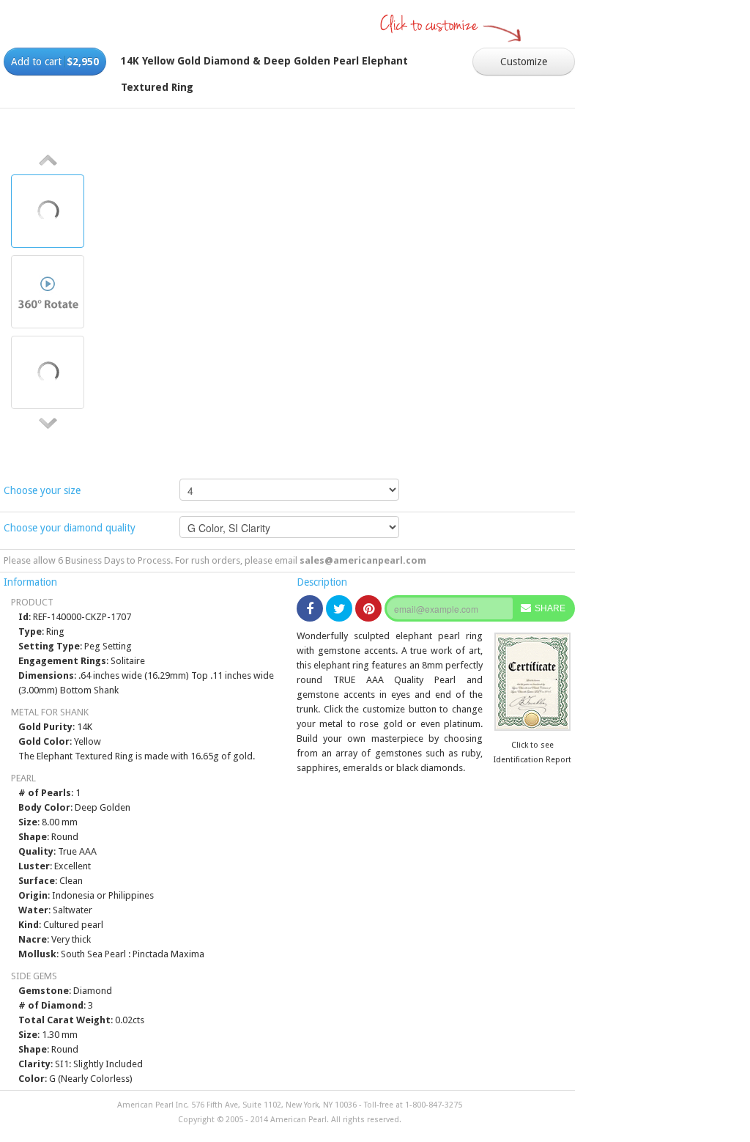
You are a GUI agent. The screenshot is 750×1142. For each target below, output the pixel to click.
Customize (523, 61)
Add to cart (55, 61)
